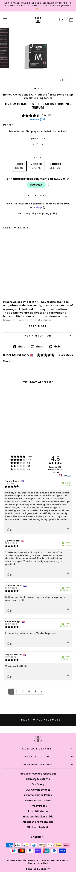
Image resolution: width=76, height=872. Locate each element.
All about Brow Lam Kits (38, 822)
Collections (20, 94)
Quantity (38, 138)
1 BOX (19, 166)
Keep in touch (37, 756)
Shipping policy (48, 213)
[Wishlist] (66, 18)
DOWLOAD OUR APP (37, 764)
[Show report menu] (68, 529)
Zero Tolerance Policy (38, 795)
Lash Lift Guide (38, 811)
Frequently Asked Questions (38, 773)
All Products (39, 94)
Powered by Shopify (38, 868)
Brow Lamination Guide (38, 816)
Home (7, 94)
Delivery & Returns (38, 779)
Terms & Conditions (38, 800)
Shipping (31, 131)
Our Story (38, 784)
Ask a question (38, 335)
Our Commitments (38, 789)
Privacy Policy (38, 806)
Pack (38, 157)
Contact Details (37, 748)
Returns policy (27, 213)
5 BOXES (36, 166)
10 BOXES (54, 166)
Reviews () (38, 119)
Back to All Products (40, 719)
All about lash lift (38, 827)
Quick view (20, 287)
